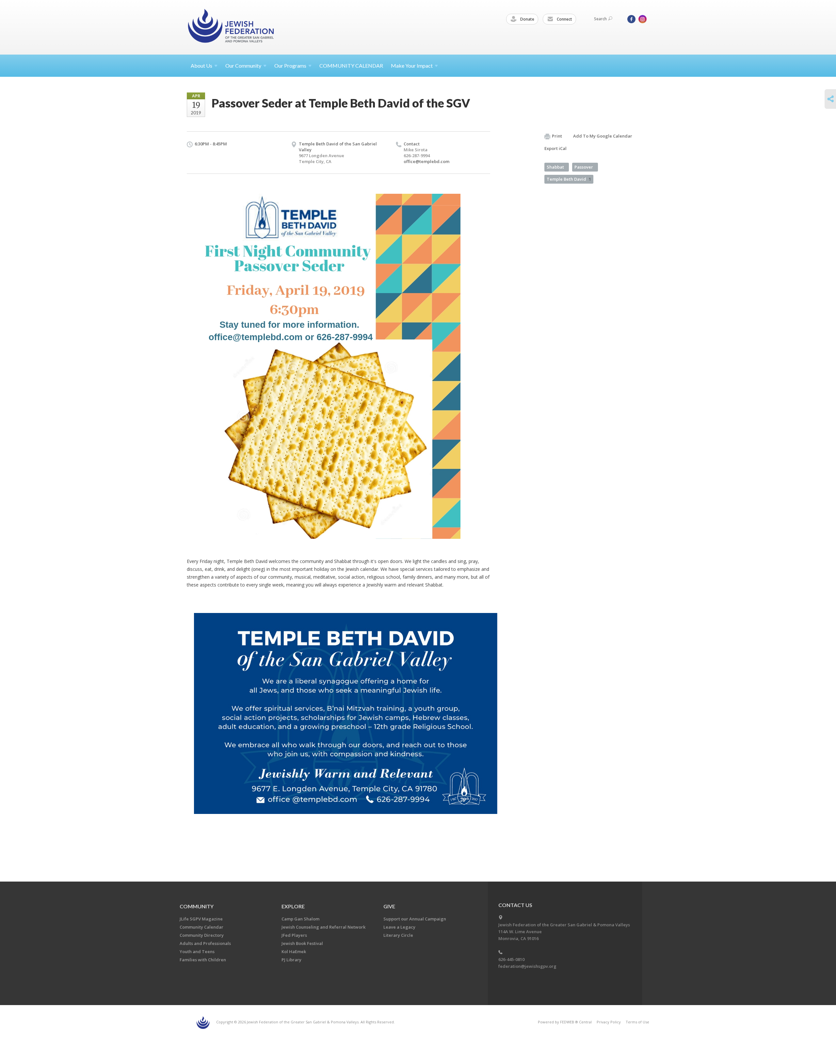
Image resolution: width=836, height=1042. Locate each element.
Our (290, 65)
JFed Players (294, 935)
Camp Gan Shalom (300, 919)
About (201, 65)
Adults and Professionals (205, 943)
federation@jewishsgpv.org (527, 966)
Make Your (412, 65)
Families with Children (203, 960)
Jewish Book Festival (302, 943)
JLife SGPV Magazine (201, 919)
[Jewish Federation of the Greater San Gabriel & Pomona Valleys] (231, 27)
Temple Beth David (569, 179)
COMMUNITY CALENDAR (351, 65)
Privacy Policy (609, 1021)
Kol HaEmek (293, 951)
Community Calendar (201, 927)
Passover (583, 167)
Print (557, 136)
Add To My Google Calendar (602, 136)
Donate (526, 19)
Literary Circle (398, 935)
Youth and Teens (197, 951)
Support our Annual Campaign (414, 919)
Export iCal (555, 148)
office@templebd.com (426, 161)
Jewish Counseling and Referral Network (323, 927)
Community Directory (202, 935)
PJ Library (291, 960)
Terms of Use (637, 1021)
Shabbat (555, 167)
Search (600, 19)
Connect (564, 19)
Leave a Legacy (399, 927)
